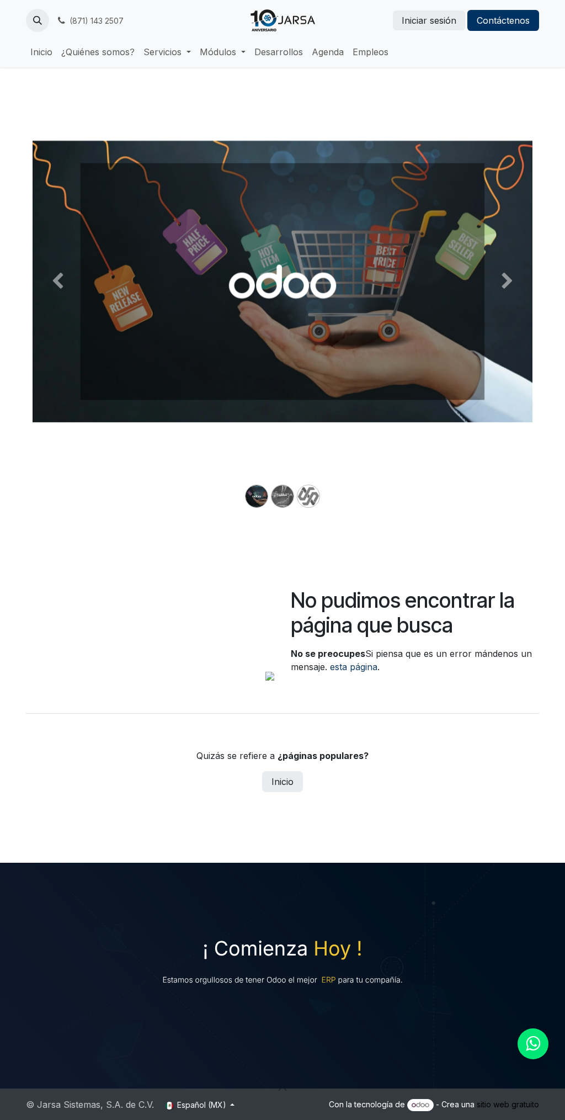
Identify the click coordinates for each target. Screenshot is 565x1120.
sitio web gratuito (508, 1104)
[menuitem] (41, 52)
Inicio (282, 781)
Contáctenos (503, 20)
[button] (37, 20)
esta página (353, 666)
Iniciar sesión (429, 20)
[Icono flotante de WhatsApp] (533, 1044)
